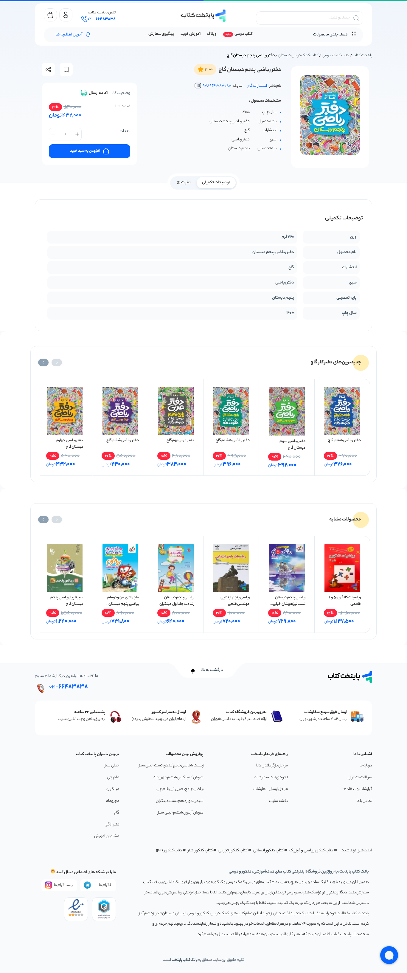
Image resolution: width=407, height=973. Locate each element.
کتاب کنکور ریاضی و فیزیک (311, 850)
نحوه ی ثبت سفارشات (271, 777)
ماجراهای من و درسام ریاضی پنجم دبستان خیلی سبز (123, 604)
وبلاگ (212, 34)
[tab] (216, 182)
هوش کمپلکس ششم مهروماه (178, 777)
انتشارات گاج (257, 86)
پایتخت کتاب (362, 55)
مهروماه (112, 801)
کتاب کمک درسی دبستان (298, 55)
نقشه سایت (278, 801)
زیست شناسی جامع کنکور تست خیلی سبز (171, 765)
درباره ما (366, 765)
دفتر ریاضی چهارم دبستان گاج (69, 443)
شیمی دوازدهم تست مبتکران (180, 801)
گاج (116, 812)
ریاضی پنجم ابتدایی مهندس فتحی (235, 600)
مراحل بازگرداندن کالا (272, 765)
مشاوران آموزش (106, 836)
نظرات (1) (184, 182)
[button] (57, 362)
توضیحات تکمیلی (216, 182)
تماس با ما (364, 801)
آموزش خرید (191, 34)
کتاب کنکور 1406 (169, 850)
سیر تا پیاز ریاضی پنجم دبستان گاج (66, 600)
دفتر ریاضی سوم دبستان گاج (292, 444)
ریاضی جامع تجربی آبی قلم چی (180, 789)
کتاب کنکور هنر (200, 850)
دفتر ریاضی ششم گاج (122, 440)
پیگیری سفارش (161, 34)
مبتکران (112, 789)
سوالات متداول (360, 777)
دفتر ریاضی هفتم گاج (344, 440)
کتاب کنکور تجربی (233, 850)
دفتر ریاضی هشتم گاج (233, 440)
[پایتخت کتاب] (203, 15)
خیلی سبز (112, 765)
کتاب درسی (243, 34)
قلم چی (113, 777)
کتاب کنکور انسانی (268, 850)
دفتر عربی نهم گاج (180, 440)
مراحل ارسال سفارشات (270, 789)
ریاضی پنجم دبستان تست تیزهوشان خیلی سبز (289, 604)
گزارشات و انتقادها (357, 789)
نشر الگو (112, 824)
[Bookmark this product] (66, 69)
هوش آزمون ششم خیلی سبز (181, 812)
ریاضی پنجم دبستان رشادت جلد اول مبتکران (176, 600)
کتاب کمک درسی (335, 55)
